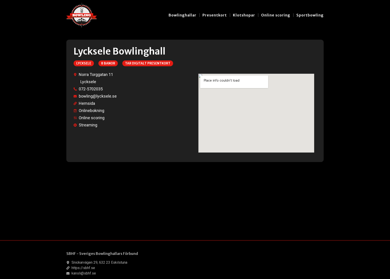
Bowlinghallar (182, 15)
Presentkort (214, 15)
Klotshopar (244, 15)
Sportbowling (310, 15)
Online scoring (275, 15)
